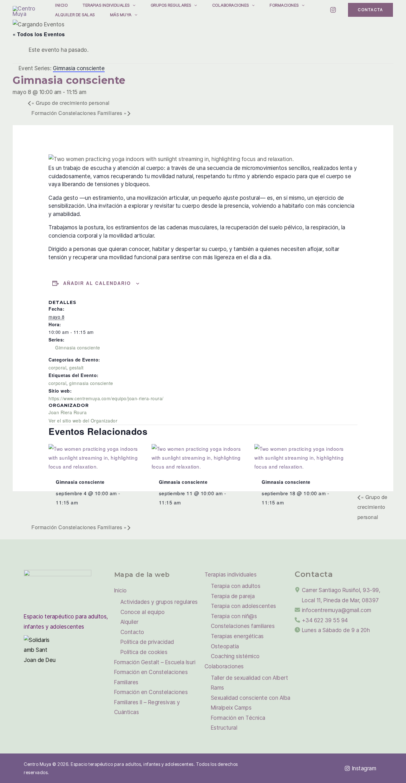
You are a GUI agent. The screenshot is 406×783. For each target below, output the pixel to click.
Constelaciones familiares (243, 626)
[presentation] (94, 456)
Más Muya (121, 14)
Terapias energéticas (237, 636)
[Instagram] (333, 10)
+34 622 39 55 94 (325, 620)
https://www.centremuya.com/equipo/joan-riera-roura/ (106, 398)
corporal (57, 367)
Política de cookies (144, 652)
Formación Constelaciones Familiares (79, 113)
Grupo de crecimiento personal (70, 102)
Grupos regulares (171, 5)
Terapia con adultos (236, 586)
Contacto (132, 632)
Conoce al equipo (143, 612)
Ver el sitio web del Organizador (83, 420)
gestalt (76, 367)
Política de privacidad (147, 642)
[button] (132, 5)
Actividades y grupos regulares (159, 602)
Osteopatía (225, 646)
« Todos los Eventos (39, 34)
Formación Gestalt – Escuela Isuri (155, 662)
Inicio (61, 5)
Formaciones (284, 5)
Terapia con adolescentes (243, 606)
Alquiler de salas (75, 14)
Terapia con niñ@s (234, 616)
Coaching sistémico (235, 656)
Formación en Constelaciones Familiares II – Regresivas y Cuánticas (151, 702)
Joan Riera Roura (68, 412)
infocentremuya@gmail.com (336, 610)
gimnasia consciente (91, 383)
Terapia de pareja (233, 596)
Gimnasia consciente (77, 347)
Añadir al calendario (97, 283)
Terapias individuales (106, 5)
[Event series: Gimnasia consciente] (82, 502)
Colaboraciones (230, 5)
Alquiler (130, 622)
